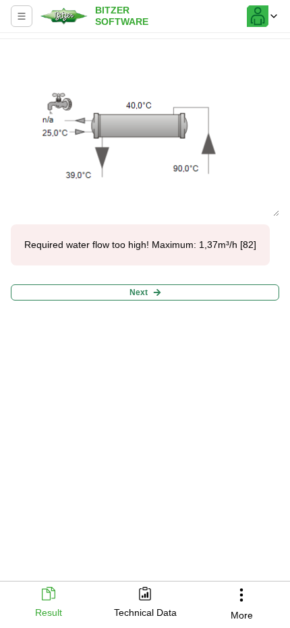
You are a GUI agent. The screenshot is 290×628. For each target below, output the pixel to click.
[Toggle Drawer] (21, 16)
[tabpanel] (145, 305)
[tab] (48, 603)
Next (138, 292)
